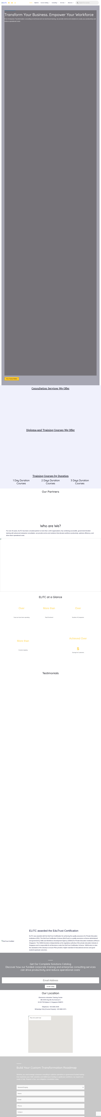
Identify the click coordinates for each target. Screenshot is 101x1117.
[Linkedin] (12, 2)
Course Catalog (44, 2)
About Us (70, 2)
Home (30, 2)
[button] (49, 3)
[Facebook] (9, 2)
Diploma (36, 2)
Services (62, 2)
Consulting (54, 2)
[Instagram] (15, 2)
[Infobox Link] (21, 484)
